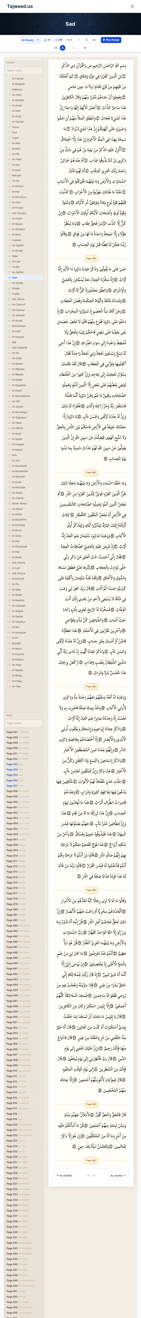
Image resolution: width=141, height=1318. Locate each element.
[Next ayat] (85, 48)
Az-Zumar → (117, 1175)
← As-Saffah (64, 1175)
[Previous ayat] (56, 48)
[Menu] (132, 6)
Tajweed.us (20, 6)
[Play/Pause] (62, 48)
